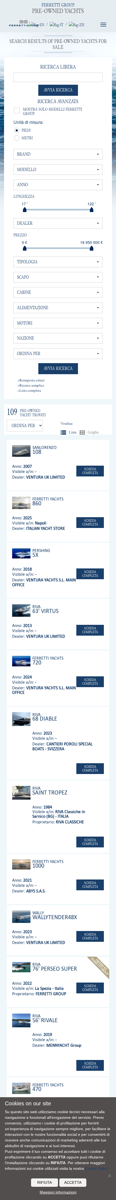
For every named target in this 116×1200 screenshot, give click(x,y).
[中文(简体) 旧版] (76, 24)
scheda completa (90, 471)
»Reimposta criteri (31, 380)
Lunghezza (24, 196)
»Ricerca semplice (31, 385)
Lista (63, 432)
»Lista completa (29, 390)
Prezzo (20, 235)
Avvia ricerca (58, 90)
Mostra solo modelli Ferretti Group (52, 111)
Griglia (82, 432)
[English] (36, 24)
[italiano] (56, 24)
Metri (24, 138)
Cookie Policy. (97, 1168)
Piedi (24, 131)
